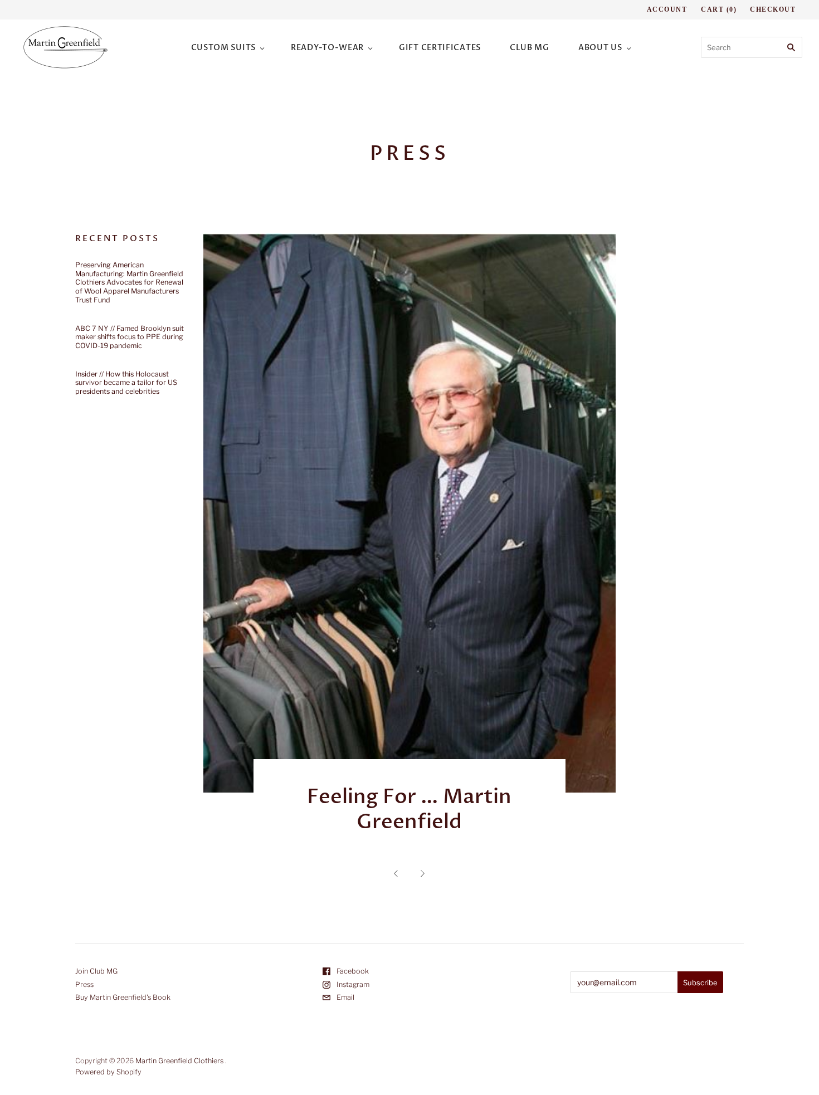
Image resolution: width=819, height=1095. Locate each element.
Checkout (773, 9)
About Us (600, 47)
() (719, 9)
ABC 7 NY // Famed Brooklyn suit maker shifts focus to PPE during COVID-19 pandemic (129, 337)
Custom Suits (223, 47)
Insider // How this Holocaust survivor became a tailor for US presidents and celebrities (126, 382)
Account (667, 9)
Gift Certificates (440, 47)
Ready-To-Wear (327, 47)
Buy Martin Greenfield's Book (122, 997)
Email (344, 997)
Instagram (352, 984)
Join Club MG (96, 971)
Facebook (352, 971)
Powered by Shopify (108, 1072)
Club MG (529, 47)
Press (84, 984)
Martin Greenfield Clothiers (179, 1061)
